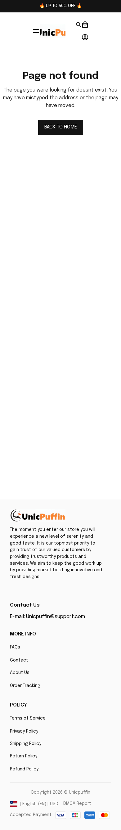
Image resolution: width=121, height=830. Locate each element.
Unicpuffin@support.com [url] (55, 616)
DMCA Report (77, 803)
